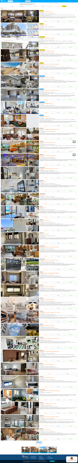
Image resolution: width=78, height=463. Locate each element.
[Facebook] (47, 458)
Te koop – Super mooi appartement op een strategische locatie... (49, 129)
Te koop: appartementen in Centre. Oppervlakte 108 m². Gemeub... (49, 312)
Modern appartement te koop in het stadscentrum (47, 286)
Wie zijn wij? (40, 456)
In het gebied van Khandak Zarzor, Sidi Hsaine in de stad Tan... (49, 168)
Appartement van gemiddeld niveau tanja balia (46, 325)
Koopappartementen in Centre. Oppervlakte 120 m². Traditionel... (49, 416)
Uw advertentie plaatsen (33, 456)
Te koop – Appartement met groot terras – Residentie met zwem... (49, 338)
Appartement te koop (42, 181)
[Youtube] (51, 458)
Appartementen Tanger (29, 3)
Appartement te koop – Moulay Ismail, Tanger (46, 364)
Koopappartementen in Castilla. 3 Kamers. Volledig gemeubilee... (49, 351)
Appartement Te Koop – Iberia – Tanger (45, 429)
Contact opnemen (41, 457)
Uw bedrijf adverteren (33, 457)
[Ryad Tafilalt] (37, 447)
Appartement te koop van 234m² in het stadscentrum (47, 155)
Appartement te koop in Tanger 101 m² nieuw (46, 377)
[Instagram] (52, 458)
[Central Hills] (46, 447)
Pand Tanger (25, 3)
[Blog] (50, 458)
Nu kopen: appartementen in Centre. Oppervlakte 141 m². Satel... (49, 90)
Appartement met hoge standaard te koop (46, 103)
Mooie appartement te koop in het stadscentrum (47, 77)
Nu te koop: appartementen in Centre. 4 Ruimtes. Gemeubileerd (49, 64)
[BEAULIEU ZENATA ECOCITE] (29, 447)
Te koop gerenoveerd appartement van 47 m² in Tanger (48, 403)
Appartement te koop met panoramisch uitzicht (46, 299)
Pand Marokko (21, 3)
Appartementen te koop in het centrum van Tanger (47, 142)
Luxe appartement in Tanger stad (44, 116)
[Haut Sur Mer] (55, 447)
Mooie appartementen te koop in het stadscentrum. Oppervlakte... (49, 390)
